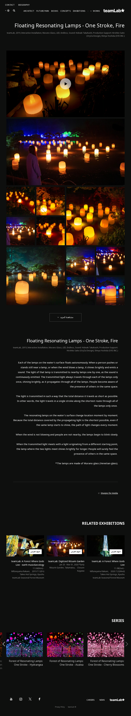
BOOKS (54, 11)
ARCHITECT (28, 11)
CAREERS (91, 700)
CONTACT (10, 5)
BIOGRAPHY (24, 5)
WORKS (96, 11)
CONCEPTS (65, 11)
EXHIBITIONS (79, 11)
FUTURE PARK (42, 11)
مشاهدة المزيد (66, 317)
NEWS (102, 700)
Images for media (109, 493)
